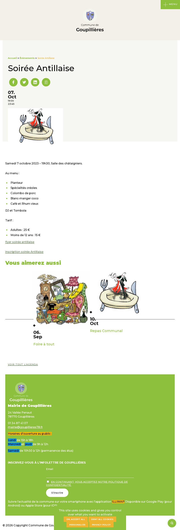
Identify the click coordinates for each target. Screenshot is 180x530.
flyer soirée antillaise (19, 242)
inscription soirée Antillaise (24, 251)
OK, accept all (75, 519)
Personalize (77, 525)
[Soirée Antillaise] (35, 145)
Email (49, 469)
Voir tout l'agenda (23, 364)
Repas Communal (106, 331)
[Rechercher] (172, 523)
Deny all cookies (102, 519)
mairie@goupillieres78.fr (25, 427)
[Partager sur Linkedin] (35, 82)
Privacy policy (101, 525)
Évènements (27, 58)
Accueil (12, 58)
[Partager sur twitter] (24, 82)
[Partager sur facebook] (13, 82)
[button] (46, 82)
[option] (61, 312)
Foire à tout (43, 344)
